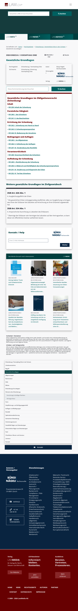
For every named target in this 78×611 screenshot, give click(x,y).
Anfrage (16, 502)
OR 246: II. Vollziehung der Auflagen (21, 144)
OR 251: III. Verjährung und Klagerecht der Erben (26, 170)
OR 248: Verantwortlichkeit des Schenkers (24, 155)
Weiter (65, 245)
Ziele (7, 382)
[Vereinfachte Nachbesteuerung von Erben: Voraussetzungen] (62, 268)
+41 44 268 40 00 (14, 511)
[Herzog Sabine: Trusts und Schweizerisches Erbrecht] (17, 268)
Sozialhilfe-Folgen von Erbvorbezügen (16, 425)
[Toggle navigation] (70, 4)
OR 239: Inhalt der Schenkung (19, 107)
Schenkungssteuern (11, 422)
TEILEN (66, 55)
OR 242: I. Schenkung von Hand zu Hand (23, 125)
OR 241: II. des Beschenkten (18, 118)
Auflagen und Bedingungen (13, 408)
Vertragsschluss (11, 398)
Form (7, 402)
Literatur (8, 438)
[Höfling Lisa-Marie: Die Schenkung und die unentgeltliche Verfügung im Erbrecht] (40, 303)
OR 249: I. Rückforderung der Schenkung (23, 162)
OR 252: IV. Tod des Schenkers (19, 173)
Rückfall (8, 412)
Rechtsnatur (9, 378)
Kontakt (8, 442)
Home (20, 47)
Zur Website (14, 572)
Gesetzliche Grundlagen (12, 372)
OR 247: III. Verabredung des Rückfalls (22, 148)
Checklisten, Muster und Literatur (15, 435)
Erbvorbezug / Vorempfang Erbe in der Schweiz (18, 362)
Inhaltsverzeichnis (11, 365)
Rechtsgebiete (28, 47)
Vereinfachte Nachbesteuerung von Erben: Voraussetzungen (60, 284)
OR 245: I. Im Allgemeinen (18, 140)
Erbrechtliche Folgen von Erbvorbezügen (17, 428)
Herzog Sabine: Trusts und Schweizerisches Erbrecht (15, 282)
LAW (66, 256)
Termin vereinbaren (15, 521)
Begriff (7, 368)
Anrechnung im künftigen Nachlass (16, 395)
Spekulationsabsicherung (13, 415)
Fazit (7, 432)
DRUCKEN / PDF (49, 56)
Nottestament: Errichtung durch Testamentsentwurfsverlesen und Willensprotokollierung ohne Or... (61, 321)
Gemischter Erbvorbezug (12, 418)
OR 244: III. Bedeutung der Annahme (22, 133)
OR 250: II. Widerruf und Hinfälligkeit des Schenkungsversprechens (33, 166)
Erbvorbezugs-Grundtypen (13, 388)
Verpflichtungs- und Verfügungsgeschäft (17, 405)
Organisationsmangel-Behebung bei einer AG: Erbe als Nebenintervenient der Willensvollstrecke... (39, 286)
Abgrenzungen (10, 375)
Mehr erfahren (63, 575)
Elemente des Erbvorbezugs (13, 392)
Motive (7, 385)
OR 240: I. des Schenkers (17, 114)
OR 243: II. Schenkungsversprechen (21, 129)
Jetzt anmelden (35, 576)
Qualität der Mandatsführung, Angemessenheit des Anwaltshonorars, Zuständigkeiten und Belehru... (15, 321)
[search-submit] (62, 13)
